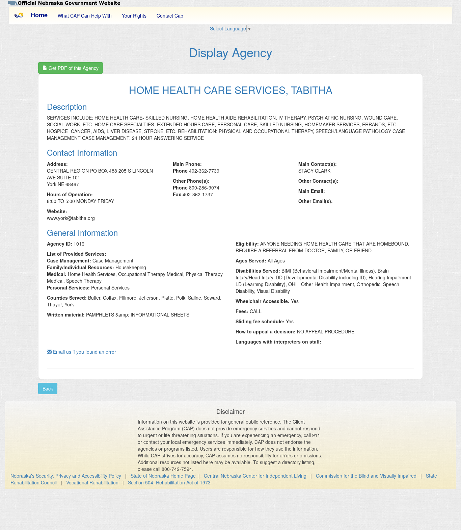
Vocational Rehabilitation (92, 482)
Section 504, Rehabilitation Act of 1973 (169, 482)
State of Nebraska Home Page (163, 475)
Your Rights (134, 15)
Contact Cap (170, 15)
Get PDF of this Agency (73, 68)
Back (48, 388)
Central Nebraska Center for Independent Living (255, 475)
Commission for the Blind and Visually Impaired (366, 475)
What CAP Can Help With (85, 15)
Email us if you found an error (84, 351)
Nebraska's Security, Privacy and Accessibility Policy (65, 475)
